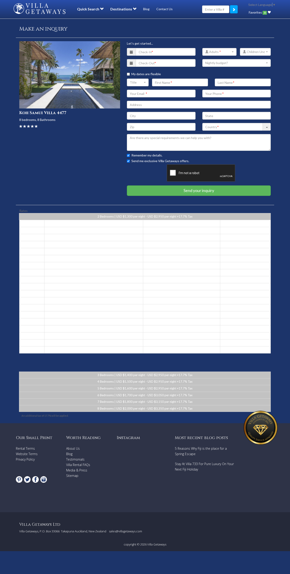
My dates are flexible (146, 74)
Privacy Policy (25, 459)
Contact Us (164, 9)
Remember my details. (146, 155)
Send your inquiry (199, 190)
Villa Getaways (156, 544)
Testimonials (75, 459)
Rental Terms (25, 448)
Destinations (121, 9)
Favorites (257, 12)
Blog (146, 9)
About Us (73, 448)
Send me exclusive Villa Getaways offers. (160, 161)
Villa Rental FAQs (78, 465)
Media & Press (76, 470)
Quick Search (88, 9)
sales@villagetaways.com (125, 531)
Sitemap (72, 475)
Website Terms (27, 454)
